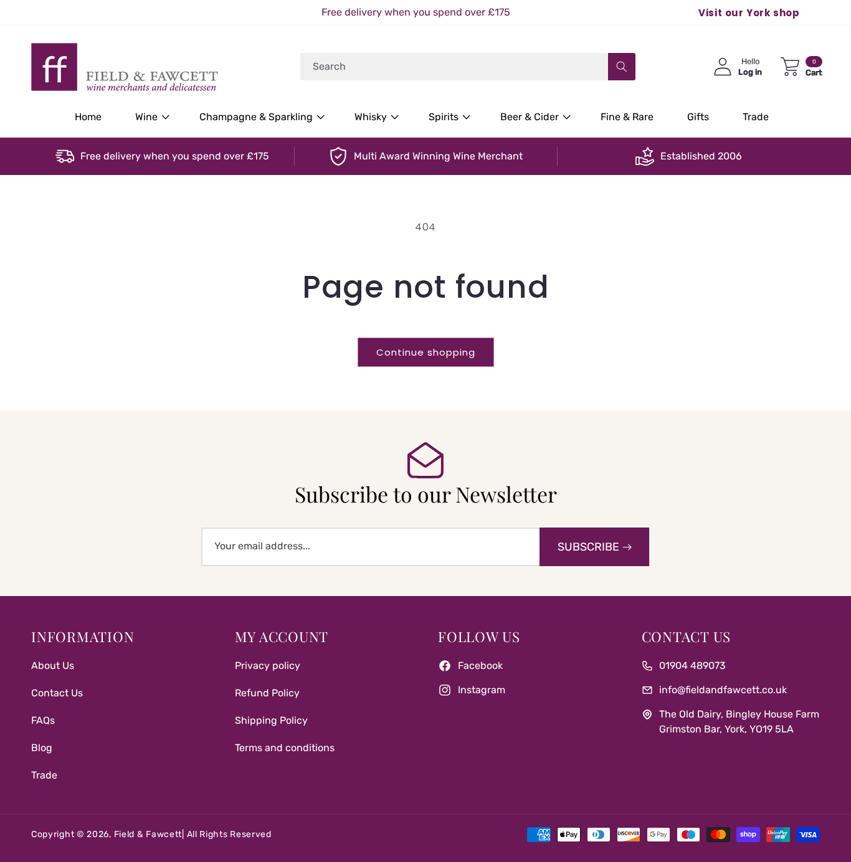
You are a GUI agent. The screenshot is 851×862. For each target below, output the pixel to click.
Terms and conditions (285, 748)
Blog (41, 748)
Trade (44, 775)
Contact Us (57, 693)
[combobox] (467, 66)
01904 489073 (692, 665)
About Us (52, 665)
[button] (150, 117)
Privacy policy (267, 665)
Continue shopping (425, 352)
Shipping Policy (271, 720)
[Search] (621, 66)
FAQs (43, 720)
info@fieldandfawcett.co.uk (723, 690)
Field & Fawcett (148, 834)
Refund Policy (267, 693)
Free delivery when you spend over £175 (174, 156)
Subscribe (588, 547)
